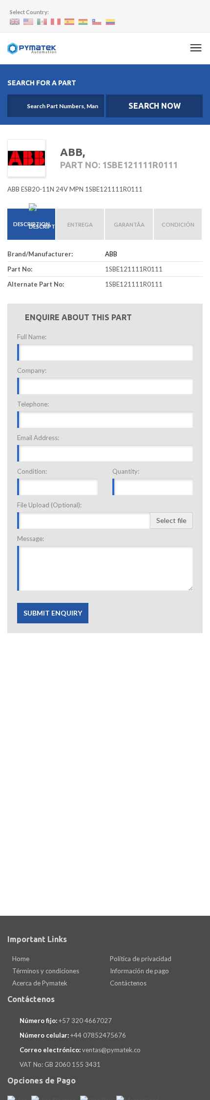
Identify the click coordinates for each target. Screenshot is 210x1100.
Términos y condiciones (45, 971)
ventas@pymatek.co (111, 1050)
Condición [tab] (178, 224)
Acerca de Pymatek (39, 983)
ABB (111, 254)
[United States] (28, 22)
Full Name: (31, 337)
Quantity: (125, 471)
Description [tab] (31, 224)
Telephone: (33, 404)
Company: (31, 370)
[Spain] (69, 22)
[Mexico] (42, 22)
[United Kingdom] (15, 22)
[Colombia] (110, 22)
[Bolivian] (83, 22)
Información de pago (138, 971)
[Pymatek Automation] (31, 48)
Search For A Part (41, 83)
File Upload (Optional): (49, 505)
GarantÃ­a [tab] (129, 224)
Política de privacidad (139, 959)
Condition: (32, 471)
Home (20, 959)
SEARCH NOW (154, 105)
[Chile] (97, 22)
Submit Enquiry (52, 613)
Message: (30, 538)
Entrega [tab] (80, 224)
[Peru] (56, 22)
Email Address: (38, 438)
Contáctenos (127, 983)
